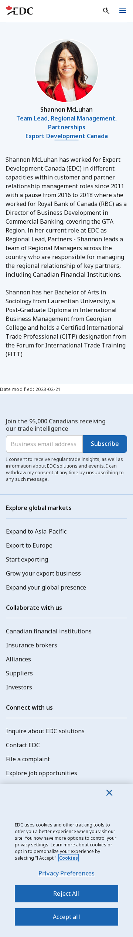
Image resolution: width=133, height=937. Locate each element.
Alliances (18, 659)
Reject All (66, 893)
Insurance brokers (31, 645)
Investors (19, 687)
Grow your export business (43, 573)
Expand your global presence (46, 587)
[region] (66, 860)
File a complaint (28, 759)
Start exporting (27, 559)
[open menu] (122, 11)
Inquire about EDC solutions (45, 731)
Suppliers (19, 673)
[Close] (109, 793)
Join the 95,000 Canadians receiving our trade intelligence (56, 424)
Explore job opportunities (41, 773)
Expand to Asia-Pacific (36, 531)
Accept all (66, 917)
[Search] (106, 11)
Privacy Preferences (66, 873)
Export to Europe (29, 545)
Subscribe (105, 444)
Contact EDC (23, 745)
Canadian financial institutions (49, 631)
